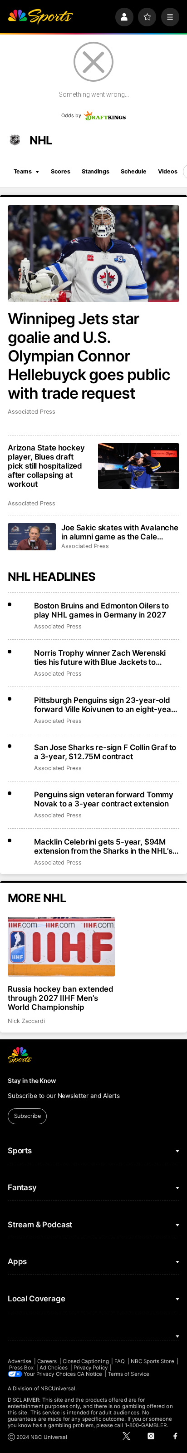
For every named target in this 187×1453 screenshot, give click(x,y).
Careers (47, 1361)
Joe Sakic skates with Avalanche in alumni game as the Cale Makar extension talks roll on (119, 532)
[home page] (40, 17)
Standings (95, 171)
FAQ (119, 1361)
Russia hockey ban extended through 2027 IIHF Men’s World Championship (61, 998)
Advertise (20, 1361)
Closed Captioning (86, 1361)
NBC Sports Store (152, 1361)
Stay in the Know (32, 1080)
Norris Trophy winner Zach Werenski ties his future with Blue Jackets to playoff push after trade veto (100, 657)
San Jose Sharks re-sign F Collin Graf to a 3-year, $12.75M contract (105, 752)
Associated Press (31, 411)
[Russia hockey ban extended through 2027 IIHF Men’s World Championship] (61, 947)
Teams (23, 171)
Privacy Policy (91, 1367)
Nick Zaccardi (26, 1021)
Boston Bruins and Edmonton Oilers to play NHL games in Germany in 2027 (101, 610)
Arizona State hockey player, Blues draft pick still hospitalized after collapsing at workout (46, 466)
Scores (60, 171)
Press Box (21, 1367)
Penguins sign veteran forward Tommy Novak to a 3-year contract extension (103, 799)
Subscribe (27, 1115)
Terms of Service (128, 1374)
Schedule (134, 171)
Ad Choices (53, 1367)
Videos (167, 171)
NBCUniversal (58, 1388)
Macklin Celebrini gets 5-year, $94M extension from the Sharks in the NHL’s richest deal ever (103, 846)
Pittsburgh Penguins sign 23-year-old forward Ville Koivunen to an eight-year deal (104, 705)
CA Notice (90, 1374)
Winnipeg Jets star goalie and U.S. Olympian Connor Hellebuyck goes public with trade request (89, 355)
